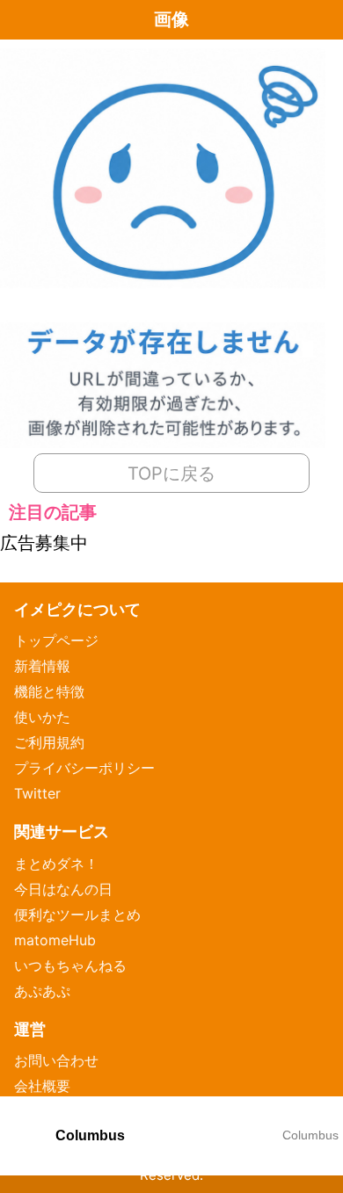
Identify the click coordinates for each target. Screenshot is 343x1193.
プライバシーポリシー (84, 768)
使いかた (42, 717)
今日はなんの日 (63, 889)
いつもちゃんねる (70, 965)
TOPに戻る (171, 473)
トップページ (56, 640)
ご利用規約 (49, 742)
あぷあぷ (42, 991)
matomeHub (55, 940)
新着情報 (42, 666)
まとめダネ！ (56, 863)
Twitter (37, 793)
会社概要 (42, 1086)
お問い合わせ (56, 1060)
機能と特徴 (49, 691)
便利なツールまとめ (77, 914)
